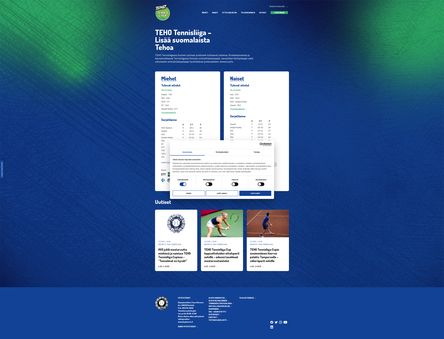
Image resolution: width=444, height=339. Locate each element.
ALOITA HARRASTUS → (218, 298)
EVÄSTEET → (214, 317)
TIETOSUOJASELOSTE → (219, 320)
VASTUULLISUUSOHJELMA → (220, 306)
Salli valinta (222, 193)
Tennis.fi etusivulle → (278, 6)
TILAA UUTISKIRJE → (247, 298)
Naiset (215, 12)
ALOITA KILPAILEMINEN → (219, 300)
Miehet (205, 12)
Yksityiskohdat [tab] (222, 152)
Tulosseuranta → (169, 113)
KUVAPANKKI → (215, 309)
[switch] (209, 184)
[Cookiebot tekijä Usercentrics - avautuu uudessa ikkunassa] (261, 144)
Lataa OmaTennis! (2, 169)
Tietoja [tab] (257, 152)
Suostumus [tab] (187, 152)
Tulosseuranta (248, 12)
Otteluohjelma (229, 12)
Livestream (279, 12)
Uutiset (262, 12)
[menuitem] (205, 12)
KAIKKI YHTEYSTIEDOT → (188, 326)
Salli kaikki (255, 193)
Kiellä (188, 193)
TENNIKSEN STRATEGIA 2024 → (221, 303)
